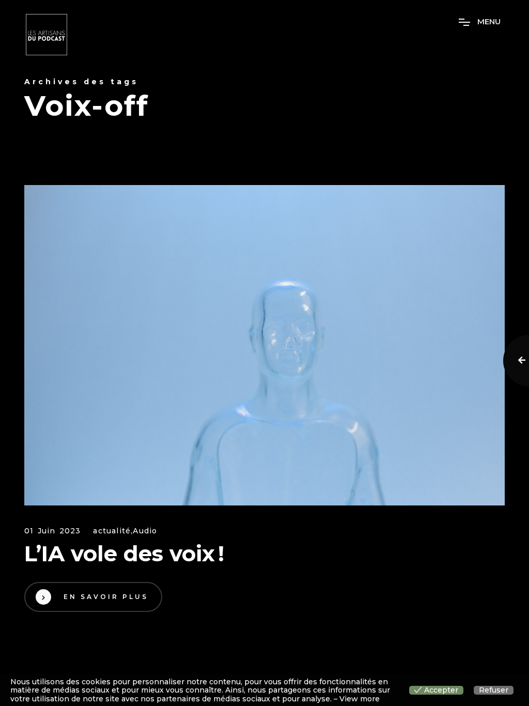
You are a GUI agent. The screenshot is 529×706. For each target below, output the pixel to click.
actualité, (113, 531)
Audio (145, 531)
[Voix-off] (264, 345)
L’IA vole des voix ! (124, 553)
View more (359, 699)
